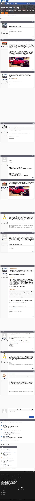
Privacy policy (29, 471)
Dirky (4, 163)
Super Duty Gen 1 (5, 462)
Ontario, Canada (6, 223)
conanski (4, 220)
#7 (33, 212)
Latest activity (19, 477)
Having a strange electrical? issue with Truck (8, 460)
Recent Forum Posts (4, 447)
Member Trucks (3, 490)
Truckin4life (2, 19)
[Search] (33, 3)
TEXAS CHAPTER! (15, 78)
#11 (33, 351)
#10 (33, 331)
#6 (33, 180)
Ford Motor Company (13, 479)
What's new (20, 474)
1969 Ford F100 (5, 425)
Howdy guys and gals (5, 457)
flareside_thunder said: (13, 268)
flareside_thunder (4, 46)
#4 (33, 123)
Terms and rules (24, 471)
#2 (33, 39)
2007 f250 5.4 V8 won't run (6, 464)
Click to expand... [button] (21, 297)
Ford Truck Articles (4, 420)
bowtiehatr (4, 239)
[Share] (32, 21)
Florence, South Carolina (4, 245)
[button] (10, 410)
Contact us (20, 471)
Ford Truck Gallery (3, 492)
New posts (19, 475)
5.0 (4, 130)
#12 (33, 371)
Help (32, 471)
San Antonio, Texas (5, 33)
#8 (33, 232)
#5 (33, 155)
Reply (33, 69)
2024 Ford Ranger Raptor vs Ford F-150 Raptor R (9, 432)
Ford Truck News (5, 455)
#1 (33, 21)
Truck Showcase (8, 3)
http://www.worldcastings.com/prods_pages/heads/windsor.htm (19, 341)
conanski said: (11, 277)
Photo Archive (15, 3)
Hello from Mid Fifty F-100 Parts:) (7, 449)
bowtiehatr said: (12, 289)
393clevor (4, 378)
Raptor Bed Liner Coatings (6, 436)
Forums (2, 3)
